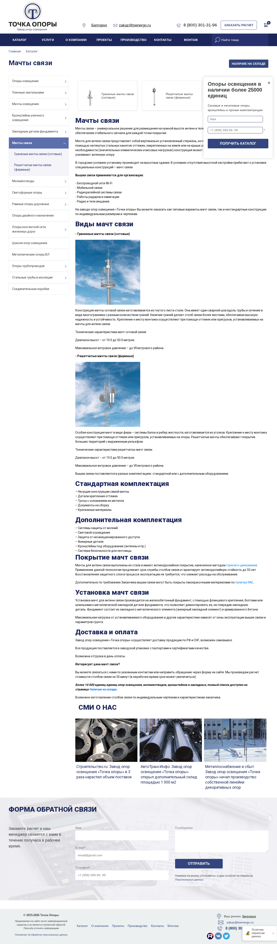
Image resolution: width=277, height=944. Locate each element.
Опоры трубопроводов (28, 266)
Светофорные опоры (27, 192)
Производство (134, 40)
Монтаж (191, 40)
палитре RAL (244, 582)
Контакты (162, 40)
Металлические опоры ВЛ (30, 254)
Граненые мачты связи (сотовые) (38, 154)
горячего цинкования (241, 565)
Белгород (249, 916)
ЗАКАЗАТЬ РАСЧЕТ (238, 25)
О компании (76, 40)
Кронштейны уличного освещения (28, 118)
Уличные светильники (28, 92)
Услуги (48, 40)
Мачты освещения (25, 104)
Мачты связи (22, 143)
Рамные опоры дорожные (30, 204)
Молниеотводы (23, 181)
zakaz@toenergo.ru (240, 922)
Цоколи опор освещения (29, 243)
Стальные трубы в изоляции (32, 277)
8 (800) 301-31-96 (239, 928)
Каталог (20, 40)
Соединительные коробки (30, 289)
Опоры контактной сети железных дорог (29, 229)
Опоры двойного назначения (33, 215)
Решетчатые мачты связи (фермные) (32, 167)
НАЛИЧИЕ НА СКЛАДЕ (249, 63)
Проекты (104, 40)
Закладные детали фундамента (35, 131)
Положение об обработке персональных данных (41, 934)
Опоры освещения (25, 81)
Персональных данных (189, 879)
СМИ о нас (98, 707)
